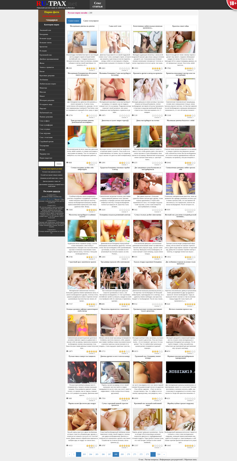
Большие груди (45, 38)
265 (96, 454)
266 (103, 454)
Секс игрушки (45, 133)
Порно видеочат (46, 158)
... (78, 454)
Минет (42, 96)
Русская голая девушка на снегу (51, 172)
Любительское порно (48, 84)
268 (115, 454)
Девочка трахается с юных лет (51, 181)
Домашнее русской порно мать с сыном (51, 178)
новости (56, 191)
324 (158, 454)
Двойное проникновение (49, 59)
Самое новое (74, 21)
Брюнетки (43, 47)
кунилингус (43, 199)
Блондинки (44, 34)
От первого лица (46, 104)
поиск (59, 164)
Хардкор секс (45, 154)
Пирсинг (43, 108)
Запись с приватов (47, 67)
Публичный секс (46, 113)
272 (141, 454)
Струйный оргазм (46, 141)
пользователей (52, 15)
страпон (51, 199)
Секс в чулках (45, 129)
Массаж (43, 92)
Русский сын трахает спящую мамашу (52, 175)
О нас (141, 460)
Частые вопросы (151, 460)
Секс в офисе (45, 121)
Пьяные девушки (46, 117)
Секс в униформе (46, 125)
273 (147, 454)
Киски (42, 71)
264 (90, 454)
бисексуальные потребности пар (51, 198)
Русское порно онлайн (77, 13)
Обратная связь (190, 460)
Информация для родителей (171, 460)
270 (128, 454)
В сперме (43, 51)
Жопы (42, 63)
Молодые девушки (47, 100)
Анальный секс (45, 30)
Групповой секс (46, 55)
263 (84, 454)
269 (122, 454)
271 (134, 454)
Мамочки (43, 88)
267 (109, 454)
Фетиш (42, 150)
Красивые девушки (47, 75)
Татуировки (44, 146)
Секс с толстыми (46, 137)
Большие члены (46, 42)
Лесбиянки (44, 80)
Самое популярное (91, 21)
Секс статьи (98, 4)
